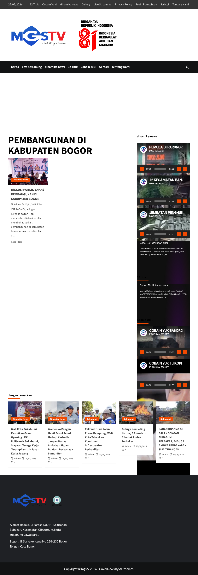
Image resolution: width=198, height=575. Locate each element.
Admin (17, 204)
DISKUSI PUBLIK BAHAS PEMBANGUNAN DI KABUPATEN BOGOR (27, 194)
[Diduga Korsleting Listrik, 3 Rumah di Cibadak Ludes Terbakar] (136, 412)
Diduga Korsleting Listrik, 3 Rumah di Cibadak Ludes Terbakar (134, 435)
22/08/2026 (141, 446)
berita (15, 67)
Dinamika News (20, 179)
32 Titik (34, 4)
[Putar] (142, 169)
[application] (163, 158)
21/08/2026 (178, 454)
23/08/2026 (104, 454)
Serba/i (164, 4)
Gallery (86, 4)
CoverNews (107, 569)
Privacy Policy (123, 4)
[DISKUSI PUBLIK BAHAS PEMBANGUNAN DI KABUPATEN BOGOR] (28, 171)
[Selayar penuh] (185, 169)
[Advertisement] (99, 133)
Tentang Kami (180, 4)
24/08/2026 (30, 458)
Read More (16, 241)
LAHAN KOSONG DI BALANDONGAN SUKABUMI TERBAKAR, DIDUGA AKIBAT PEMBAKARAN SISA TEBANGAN (172, 439)
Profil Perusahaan (146, 4)
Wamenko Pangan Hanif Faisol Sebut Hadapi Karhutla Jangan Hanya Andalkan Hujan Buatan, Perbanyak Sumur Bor (60, 441)
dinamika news (69, 4)
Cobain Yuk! (49, 4)
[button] (187, 67)
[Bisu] (179, 169)
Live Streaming (102, 4)
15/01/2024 (30, 204)
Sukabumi (92, 419)
